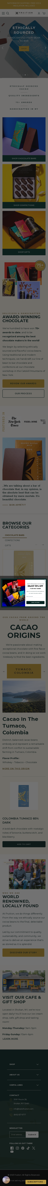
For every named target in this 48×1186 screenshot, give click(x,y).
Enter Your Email (29, 596)
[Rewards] (6, 1180)
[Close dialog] (45, 580)
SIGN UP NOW (35, 602)
